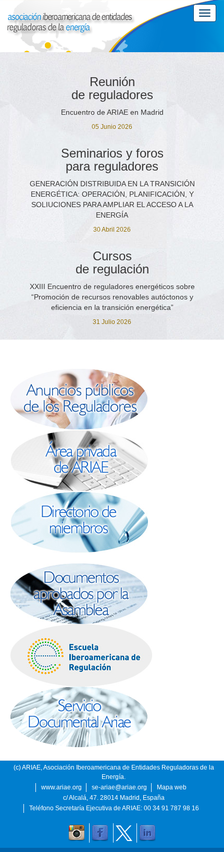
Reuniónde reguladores (112, 88)
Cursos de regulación (112, 262)
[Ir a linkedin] (147, 833)
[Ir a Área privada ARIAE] (112, 460)
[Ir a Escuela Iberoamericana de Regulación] (112, 655)
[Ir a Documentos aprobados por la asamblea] (112, 593)
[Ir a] (112, 717)
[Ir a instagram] (76, 833)
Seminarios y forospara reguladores (112, 159)
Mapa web (171, 787)
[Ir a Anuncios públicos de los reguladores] (112, 399)
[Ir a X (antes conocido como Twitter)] (124, 833)
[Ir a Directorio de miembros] (112, 522)
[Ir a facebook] (100, 833)
